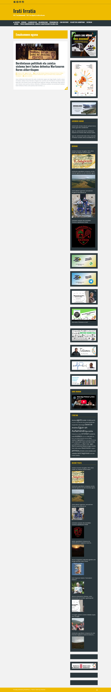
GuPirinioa (84, 436)
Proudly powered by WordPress (21, 689)
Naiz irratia (75, 448)
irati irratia (86, 440)
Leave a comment (28, 76)
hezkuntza (86, 438)
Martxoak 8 (52, 73)
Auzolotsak (91, 422)
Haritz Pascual (80, 438)
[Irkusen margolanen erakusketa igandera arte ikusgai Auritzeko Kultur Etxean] (78, 569)
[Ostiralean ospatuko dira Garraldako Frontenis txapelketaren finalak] (83, 236)
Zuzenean (89, 22)
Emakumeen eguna (42, 74)
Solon (36, 689)
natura (79, 448)
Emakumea (47, 73)
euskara (78, 436)
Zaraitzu (77, 455)
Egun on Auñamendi (79, 429)
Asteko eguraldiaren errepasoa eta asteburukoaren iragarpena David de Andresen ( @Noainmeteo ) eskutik (81, 542)
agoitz (79, 420)
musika (93, 446)
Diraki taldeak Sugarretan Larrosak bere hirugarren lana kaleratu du (82, 191)
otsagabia (93, 448)
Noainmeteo (86, 448)
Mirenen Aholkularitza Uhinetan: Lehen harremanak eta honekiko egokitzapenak (82, 597)
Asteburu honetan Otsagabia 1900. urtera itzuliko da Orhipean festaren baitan (83, 151)
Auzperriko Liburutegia (78, 425)
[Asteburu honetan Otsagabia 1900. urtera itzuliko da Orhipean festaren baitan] (83, 161)
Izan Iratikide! (64, 22)
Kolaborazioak (43, 22)
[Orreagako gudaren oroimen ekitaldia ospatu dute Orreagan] (78, 624)
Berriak (23, 22)
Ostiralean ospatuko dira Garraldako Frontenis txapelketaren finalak (81, 221)
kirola (73, 444)
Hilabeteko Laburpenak (77, 22)
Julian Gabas (82, 442)
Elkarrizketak (32, 22)
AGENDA (16, 24)
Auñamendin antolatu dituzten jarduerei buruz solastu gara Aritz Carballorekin (84, 126)
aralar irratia (86, 420)
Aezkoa (74, 420)
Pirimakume (18, 76)
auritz (93, 420)
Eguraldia (89, 431)
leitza (81, 444)
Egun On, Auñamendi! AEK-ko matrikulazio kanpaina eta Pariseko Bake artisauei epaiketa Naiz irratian (84, 131)
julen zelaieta (75, 442)
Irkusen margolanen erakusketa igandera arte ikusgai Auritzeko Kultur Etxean (84, 560)
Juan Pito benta (92, 440)
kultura (77, 444)
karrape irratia (90, 442)
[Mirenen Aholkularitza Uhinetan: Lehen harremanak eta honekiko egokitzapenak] (78, 606)
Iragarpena (80, 440)
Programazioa (53, 22)
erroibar (79, 434)
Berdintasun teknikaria (32, 74)
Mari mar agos (88, 444)
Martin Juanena (77, 446)
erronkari (85, 434)
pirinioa (75, 450)
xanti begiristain (83, 453)
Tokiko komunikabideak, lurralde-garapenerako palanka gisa (39, 24)
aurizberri (74, 422)
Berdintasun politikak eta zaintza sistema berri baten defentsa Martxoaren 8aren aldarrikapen (40, 66)
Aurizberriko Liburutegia (82, 422)
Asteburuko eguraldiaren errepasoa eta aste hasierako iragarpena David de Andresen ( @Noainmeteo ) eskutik (83, 634)
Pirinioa (57, 73)
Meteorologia (86, 446)
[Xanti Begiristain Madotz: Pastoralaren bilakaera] (78, 587)
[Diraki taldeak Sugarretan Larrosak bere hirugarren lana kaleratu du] (83, 206)
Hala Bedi (89, 436)
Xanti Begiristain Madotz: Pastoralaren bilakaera (82, 578)
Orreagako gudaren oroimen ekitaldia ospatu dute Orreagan (83, 615)
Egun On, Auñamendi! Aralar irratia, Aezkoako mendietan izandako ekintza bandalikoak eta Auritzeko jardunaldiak (84, 136)
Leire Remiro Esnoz (51, 74)
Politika (61, 73)
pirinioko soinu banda (86, 451)
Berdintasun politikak (22, 74)
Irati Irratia (24, 10)
